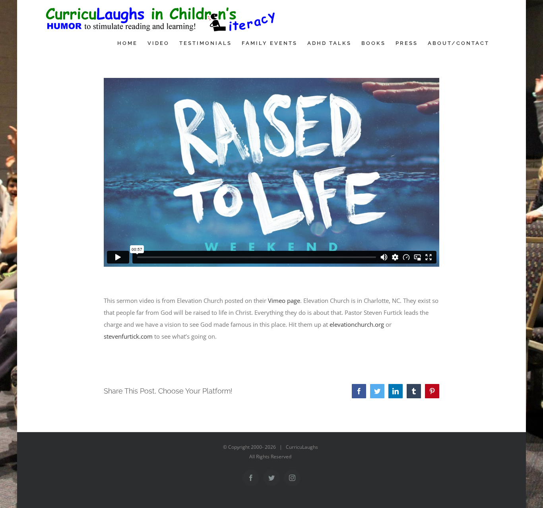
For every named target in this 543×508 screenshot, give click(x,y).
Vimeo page (284, 300)
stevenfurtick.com (128, 336)
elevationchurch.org (357, 324)
